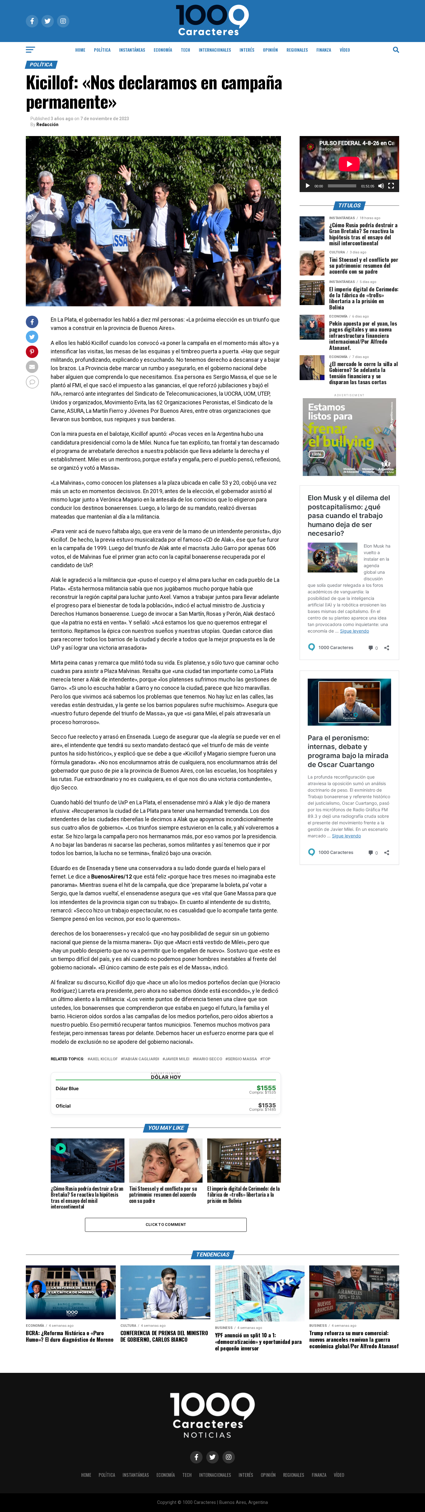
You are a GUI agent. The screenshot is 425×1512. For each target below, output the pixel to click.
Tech (185, 49)
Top (266, 1059)
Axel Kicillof (104, 1059)
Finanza (323, 49)
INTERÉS (247, 49)
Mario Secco (208, 1059)
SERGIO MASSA (242, 1059)
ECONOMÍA (163, 49)
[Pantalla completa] (391, 186)
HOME (80, 49)
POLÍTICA (102, 49)
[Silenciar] (381, 186)
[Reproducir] (308, 186)
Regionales (297, 49)
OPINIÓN (270, 49)
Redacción (47, 124)
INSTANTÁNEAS (132, 49)
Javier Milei (177, 1059)
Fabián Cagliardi (141, 1059)
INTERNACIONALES (215, 49)
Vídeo (345, 49)
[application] (349, 164)
